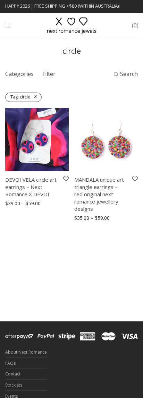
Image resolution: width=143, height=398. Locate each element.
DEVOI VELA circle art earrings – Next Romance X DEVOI (31, 187)
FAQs (10, 363)
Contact (12, 374)
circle (20, 97)
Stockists (13, 385)
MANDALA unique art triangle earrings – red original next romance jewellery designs (99, 194)
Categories (19, 74)
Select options (19, 203)
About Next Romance (26, 352)
